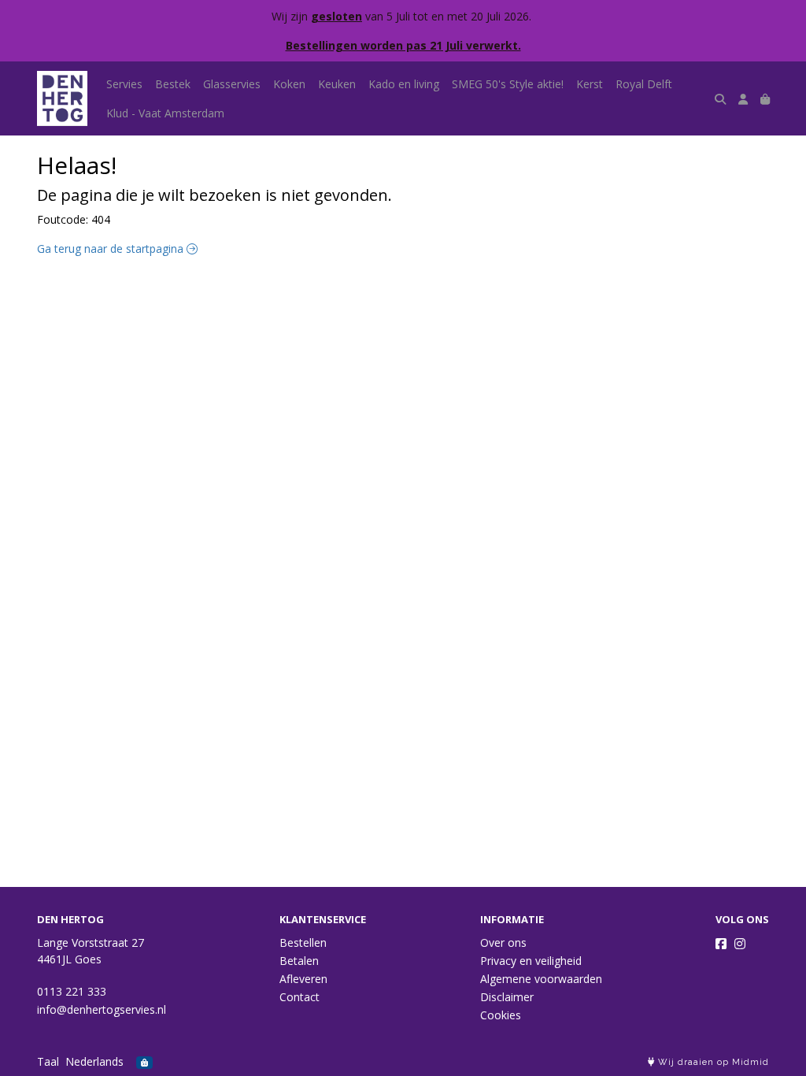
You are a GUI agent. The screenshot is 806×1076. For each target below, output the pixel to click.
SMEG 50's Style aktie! (508, 83)
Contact (299, 996)
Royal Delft (644, 83)
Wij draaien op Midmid (712, 1062)
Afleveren (303, 978)
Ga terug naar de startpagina (112, 248)
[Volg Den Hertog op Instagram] (739, 943)
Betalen (299, 960)
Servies (124, 83)
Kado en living (403, 83)
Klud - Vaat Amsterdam (165, 113)
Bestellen (303, 942)
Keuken (337, 83)
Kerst (589, 83)
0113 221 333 (71, 991)
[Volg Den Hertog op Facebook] (721, 943)
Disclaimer (507, 996)
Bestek (172, 83)
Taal (48, 1061)
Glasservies (232, 83)
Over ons (503, 942)
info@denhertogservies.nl (101, 1009)
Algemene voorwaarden (541, 978)
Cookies (500, 1014)
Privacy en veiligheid (531, 960)
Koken (289, 83)
